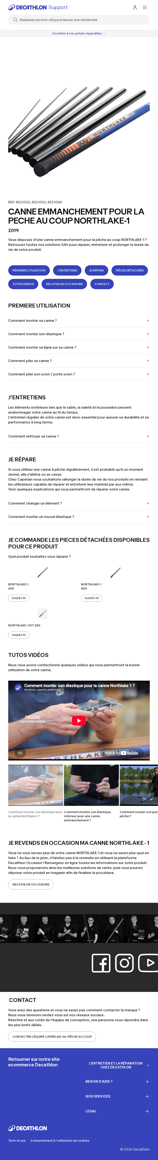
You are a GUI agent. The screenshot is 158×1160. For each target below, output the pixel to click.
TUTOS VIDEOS (23, 284)
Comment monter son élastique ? (36, 334)
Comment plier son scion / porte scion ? (41, 374)
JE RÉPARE (96, 270)
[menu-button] (145, 7)
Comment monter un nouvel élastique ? (41, 517)
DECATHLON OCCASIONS (64, 284)
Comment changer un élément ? (35, 503)
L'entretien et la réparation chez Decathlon (116, 1065)
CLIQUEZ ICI (19, 598)
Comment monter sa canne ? (32, 320)
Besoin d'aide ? (99, 1081)
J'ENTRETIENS (67, 270)
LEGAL (91, 1111)
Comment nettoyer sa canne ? (33, 436)
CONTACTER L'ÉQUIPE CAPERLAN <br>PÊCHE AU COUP (52, 1036)
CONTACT (102, 284)
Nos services (98, 1096)
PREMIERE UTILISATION (29, 270)
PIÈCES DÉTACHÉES (130, 270)
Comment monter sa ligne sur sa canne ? (42, 347)
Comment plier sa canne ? (30, 361)
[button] (35, 793)
